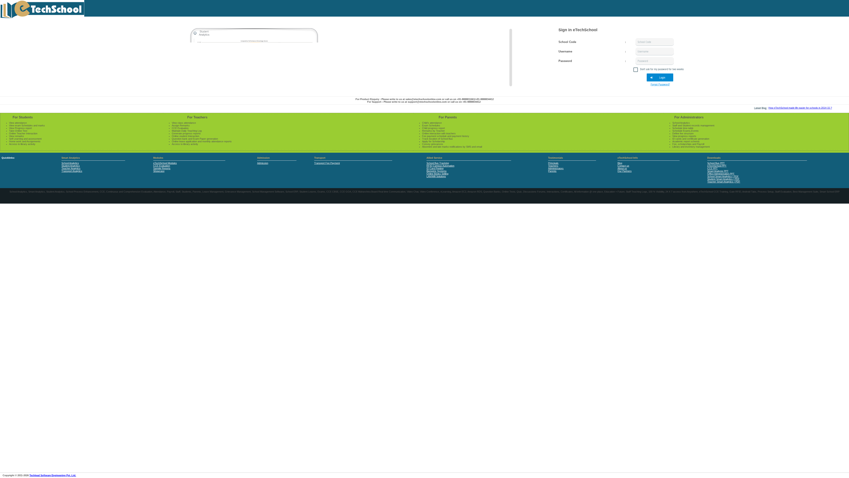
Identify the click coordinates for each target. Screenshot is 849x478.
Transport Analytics (71, 171)
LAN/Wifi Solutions (436, 176)
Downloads (714, 157)
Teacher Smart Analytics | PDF (723, 181)
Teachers (553, 165)
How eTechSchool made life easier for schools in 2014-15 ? (785, 107)
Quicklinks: (8, 157)
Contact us (623, 165)
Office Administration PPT (720, 173)
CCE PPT (712, 168)
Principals (553, 163)
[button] (660, 77)
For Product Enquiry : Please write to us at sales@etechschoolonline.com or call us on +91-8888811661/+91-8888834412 (425, 99)
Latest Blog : (746, 108)
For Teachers (197, 117)
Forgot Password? (660, 84)
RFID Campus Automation (440, 165)
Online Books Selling (437, 173)
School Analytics (70, 163)
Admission (263, 157)
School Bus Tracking (437, 163)
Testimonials (555, 157)
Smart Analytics (70, 157)
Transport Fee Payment (327, 163)
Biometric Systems (436, 171)
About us (622, 168)
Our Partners (625, 171)
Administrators (556, 168)
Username (565, 51)
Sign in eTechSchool (577, 30)
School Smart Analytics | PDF (723, 176)
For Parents (448, 117)
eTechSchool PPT (717, 165)
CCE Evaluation (161, 165)
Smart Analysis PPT (718, 171)
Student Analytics (70, 165)
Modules (158, 157)
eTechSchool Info (628, 157)
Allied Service (434, 157)
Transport (319, 157)
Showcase (158, 171)
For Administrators (689, 117)
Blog (620, 163)
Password (565, 61)
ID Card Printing (435, 168)
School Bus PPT (716, 163)
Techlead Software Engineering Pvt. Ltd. (52, 475)
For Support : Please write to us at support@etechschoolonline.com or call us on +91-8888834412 (424, 101)
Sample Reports (161, 168)
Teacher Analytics (70, 168)
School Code (567, 42)
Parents (552, 171)
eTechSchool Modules (165, 163)
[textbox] (654, 42)
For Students (23, 117)
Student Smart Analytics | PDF (723, 179)
